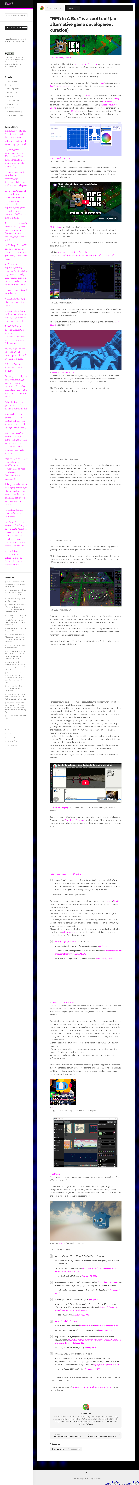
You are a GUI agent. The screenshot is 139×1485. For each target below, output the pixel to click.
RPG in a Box (55, 227)
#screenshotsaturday (90, 1268)
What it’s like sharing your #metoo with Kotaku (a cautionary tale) (16, 405)
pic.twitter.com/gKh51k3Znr (67, 1271)
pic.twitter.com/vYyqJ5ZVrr (105, 1326)
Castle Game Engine (59, 807)
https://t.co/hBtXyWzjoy (78, 1340)
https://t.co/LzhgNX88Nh (75, 954)
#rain (112, 1340)
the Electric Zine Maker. (103, 1421)
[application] (16, 28)
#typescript (60, 954)
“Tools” (102, 83)
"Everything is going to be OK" (80, 1421)
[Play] (8, 28)
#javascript (116, 951)
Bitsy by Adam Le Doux (60, 158)
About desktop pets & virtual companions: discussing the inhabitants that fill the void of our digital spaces (16, 179)
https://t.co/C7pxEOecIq (65, 941)
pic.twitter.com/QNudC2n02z (71, 1343)
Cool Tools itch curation (60, 86)
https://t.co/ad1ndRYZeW (66, 1321)
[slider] (24, 27)
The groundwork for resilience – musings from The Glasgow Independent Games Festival (16, 592)
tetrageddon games (13, 85)
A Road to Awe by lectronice (62, 372)
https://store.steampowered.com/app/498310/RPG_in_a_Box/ (87, 255)
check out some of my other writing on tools (92, 1387)
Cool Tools (86, 95)
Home (9, 3)
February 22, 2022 (107, 1330)
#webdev (108, 951)
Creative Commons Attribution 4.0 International (13, 64)
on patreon (10, 108)
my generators (11, 96)
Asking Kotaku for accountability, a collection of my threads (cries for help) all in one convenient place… (15, 558)
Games (70, 8)
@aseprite (93, 1299)
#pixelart (59, 1310)
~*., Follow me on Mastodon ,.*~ (17, 115)
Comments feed (12, 741)
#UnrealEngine (94, 1340)
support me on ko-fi (13, 104)
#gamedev (104, 1268)
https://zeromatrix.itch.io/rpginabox (73, 252)
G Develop (75, 111)
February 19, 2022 (89, 1276)
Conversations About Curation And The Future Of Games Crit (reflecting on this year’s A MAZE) (15, 697)
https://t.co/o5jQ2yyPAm (108, 1282)
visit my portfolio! (12, 81)
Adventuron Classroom (74, 820)
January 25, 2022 (92, 1347)
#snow (118, 1340)
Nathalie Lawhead (20, 59)
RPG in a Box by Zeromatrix (62, 58)
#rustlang (113, 1268)
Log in (9, 733)
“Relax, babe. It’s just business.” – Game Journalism (13, 513)
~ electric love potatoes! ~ (15, 100)
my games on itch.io (13, 92)
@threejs (103, 946)
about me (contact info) (14, 112)
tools (77, 8)
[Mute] (21, 28)
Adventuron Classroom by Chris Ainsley (67, 874)
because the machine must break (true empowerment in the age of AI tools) (15, 584)
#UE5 (116, 1364)
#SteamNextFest (86, 1326)
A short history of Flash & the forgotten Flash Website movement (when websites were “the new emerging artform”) (16, 138)
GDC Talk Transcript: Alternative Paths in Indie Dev (14, 367)
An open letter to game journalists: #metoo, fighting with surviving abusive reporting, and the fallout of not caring (15, 421)
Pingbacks (75, 1449)
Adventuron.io (68, 932)
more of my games (13, 89)
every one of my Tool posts (85, 64)
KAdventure (107, 102)
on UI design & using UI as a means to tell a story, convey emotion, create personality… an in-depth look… (16, 252)
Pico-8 (115, 901)
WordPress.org (12, 745)
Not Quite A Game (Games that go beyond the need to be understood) (15, 688)
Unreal (108, 901)
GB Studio (55, 1174)
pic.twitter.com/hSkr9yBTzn (75, 1310)
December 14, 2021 (103, 958)
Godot (60, 1243)
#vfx (57, 1343)
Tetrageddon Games (61, 1421)
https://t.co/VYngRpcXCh (103, 1364)
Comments (59, 1449)
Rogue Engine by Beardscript (62, 1002)
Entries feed (11, 737)
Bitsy (117, 98)
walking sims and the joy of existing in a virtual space (16, 302)
